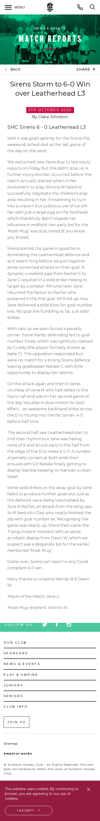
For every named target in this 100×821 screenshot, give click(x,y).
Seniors (13, 696)
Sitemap (10, 743)
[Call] (80, 7)
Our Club (15, 642)
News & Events (22, 664)
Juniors (13, 685)
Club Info (16, 706)
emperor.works (18, 753)
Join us (16, 722)
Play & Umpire (21, 675)
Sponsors (16, 653)
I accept (26, 810)
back (15, 69)
